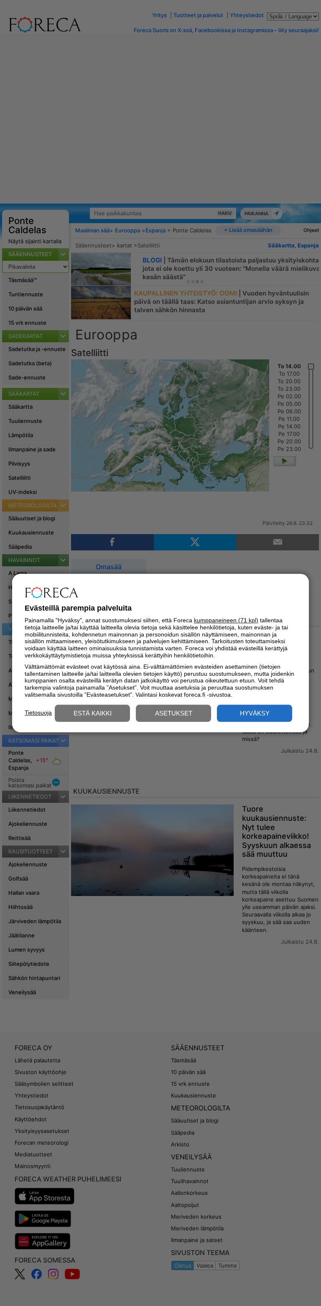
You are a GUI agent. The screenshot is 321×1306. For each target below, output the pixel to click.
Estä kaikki (93, 713)
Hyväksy (255, 713)
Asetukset (173, 713)
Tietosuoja (38, 712)
